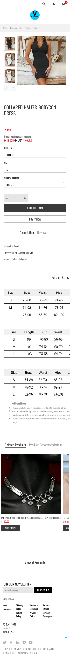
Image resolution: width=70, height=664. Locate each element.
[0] (63, 4)
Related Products (15, 445)
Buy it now (35, 219)
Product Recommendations (45, 445)
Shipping (8, 136)
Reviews (42, 232)
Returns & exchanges (34, 607)
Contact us (7, 609)
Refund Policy (19, 614)
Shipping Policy (19, 607)
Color (8, 148)
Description (27, 232)
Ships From (11, 178)
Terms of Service (46, 607)
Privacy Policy (33, 614)
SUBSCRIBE (43, 590)
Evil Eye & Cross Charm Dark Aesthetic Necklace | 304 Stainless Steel (31, 518)
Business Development (48, 614)
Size (6, 163)
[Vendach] (35, 16)
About (5, 605)
